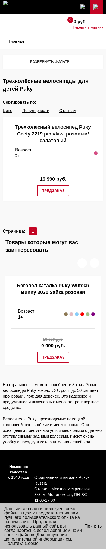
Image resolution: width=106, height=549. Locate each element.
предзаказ (53, 190)
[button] (82, 263)
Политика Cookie (21, 543)
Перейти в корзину (88, 27)
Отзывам (67, 110)
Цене (7, 110)
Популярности (35, 110)
